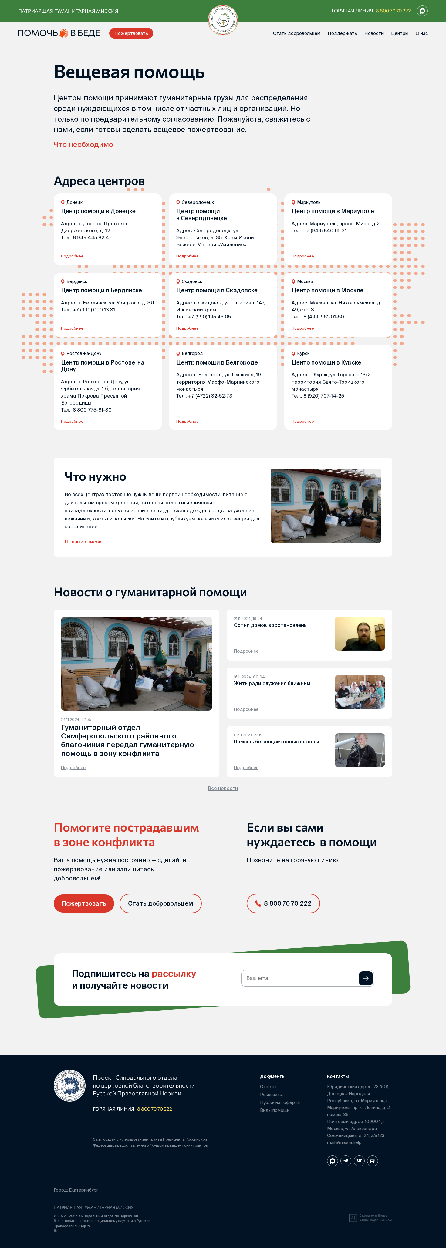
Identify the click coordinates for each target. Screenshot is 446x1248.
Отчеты (268, 1086)
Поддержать (342, 33)
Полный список (83, 541)
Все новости (223, 788)
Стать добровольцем (296, 33)
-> (366, 978)
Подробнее (72, 256)
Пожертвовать (131, 33)
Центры (399, 33)
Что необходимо (83, 144)
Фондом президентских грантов (179, 1145)
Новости (374, 33)
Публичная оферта (280, 1102)
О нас (422, 33)
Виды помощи (274, 1110)
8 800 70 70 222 (393, 10)
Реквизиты (271, 1094)
